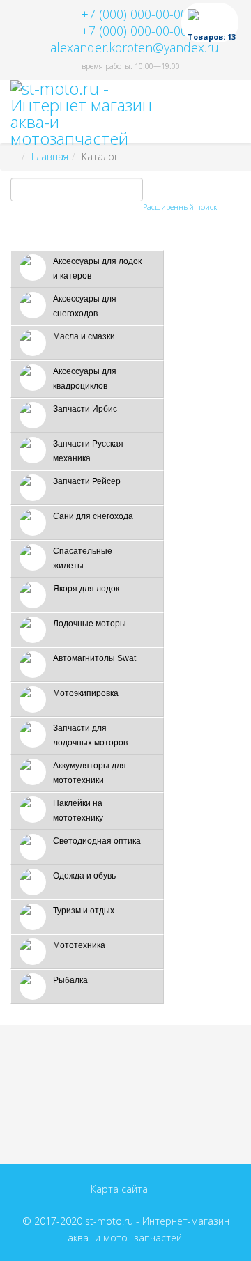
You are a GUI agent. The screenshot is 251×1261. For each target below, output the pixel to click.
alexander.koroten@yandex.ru (134, 47)
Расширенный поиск (180, 206)
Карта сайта (119, 1189)
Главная (49, 156)
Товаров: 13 (212, 36)
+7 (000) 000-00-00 (134, 14)
